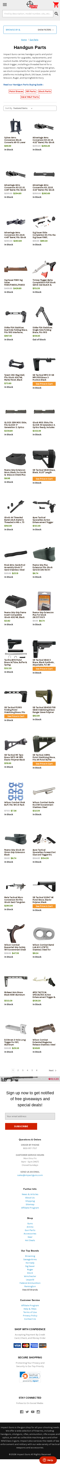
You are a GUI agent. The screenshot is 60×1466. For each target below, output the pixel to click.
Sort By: (8, 108)
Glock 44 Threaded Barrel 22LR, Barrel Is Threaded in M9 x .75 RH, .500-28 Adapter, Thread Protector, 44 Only (14, 523)
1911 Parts (31, 91)
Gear (30, 1237)
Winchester (30, 1276)
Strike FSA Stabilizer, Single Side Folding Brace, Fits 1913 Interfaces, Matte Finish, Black (44, 332)
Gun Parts (30, 1230)
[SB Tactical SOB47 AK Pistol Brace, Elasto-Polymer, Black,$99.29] (44, 886)
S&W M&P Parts (30, 97)
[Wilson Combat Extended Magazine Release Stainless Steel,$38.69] (44, 1029)
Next (51, 1070)
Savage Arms (30, 1259)
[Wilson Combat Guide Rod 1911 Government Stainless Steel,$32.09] (44, 791)
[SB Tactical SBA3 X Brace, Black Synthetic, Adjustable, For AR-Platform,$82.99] (44, 649)
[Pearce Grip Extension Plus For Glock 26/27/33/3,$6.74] (44, 602)
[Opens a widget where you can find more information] (48, 1460)
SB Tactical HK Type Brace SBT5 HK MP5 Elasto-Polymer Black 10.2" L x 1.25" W (14, 758)
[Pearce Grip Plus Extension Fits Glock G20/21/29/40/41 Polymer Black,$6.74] (44, 554)
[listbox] (23, 108)
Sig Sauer (30, 1266)
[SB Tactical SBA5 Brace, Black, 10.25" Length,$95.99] (44, 459)
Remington (30, 1286)
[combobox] (27, 13)
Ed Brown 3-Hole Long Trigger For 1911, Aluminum (15, 1042)
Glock (30, 1273)
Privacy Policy (30, 1315)
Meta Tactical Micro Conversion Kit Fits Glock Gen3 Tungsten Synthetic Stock (14, 901)
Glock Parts (45, 91)
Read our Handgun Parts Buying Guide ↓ (23, 84)
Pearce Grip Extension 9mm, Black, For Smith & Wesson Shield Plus (15, 472)
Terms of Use (30, 1312)
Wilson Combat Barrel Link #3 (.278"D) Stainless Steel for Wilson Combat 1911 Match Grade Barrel (43, 950)
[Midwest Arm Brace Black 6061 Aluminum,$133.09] (16, 981)
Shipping (30, 1201)
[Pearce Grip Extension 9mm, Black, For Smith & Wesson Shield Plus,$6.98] (16, 459)
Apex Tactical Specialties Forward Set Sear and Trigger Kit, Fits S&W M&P (44, 853)
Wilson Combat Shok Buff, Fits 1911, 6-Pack (14, 803)
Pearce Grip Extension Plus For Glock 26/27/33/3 (43, 614)
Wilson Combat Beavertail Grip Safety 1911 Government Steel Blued (15, 948)
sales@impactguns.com (30, 1175)
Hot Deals (30, 1240)
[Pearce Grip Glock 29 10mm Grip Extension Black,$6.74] (16, 839)
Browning (30, 1256)
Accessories (30, 1233)
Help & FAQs (30, 1308)
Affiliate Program (30, 1207)
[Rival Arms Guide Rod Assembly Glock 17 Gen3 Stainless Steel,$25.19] (16, 554)
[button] (30, 30)
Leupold (30, 1279)
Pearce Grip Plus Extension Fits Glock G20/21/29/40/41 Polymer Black (42, 568)
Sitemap (30, 1204)
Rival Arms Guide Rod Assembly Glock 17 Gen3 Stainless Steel (14, 567)
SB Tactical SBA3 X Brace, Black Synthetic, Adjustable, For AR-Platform (43, 663)
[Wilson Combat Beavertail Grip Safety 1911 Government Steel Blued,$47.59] (16, 934)
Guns (30, 1223)
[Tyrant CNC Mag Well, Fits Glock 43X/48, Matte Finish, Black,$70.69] (16, 364)
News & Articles (30, 1194)
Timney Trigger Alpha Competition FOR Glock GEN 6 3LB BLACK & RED (44, 283)
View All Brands (30, 1289)
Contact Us (30, 1319)
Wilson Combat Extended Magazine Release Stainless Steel (44, 1042)
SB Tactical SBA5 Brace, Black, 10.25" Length (44, 471)
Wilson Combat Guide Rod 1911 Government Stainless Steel (43, 804)
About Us (30, 1197)
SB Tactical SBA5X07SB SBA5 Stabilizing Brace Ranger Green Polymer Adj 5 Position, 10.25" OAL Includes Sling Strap (44, 713)
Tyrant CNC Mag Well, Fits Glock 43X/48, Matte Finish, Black (14, 377)
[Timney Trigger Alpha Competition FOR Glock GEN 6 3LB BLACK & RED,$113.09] (44, 269)
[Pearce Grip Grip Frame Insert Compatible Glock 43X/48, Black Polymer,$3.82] (16, 602)
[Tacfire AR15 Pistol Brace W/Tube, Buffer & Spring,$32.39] (16, 649)
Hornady (30, 1262)
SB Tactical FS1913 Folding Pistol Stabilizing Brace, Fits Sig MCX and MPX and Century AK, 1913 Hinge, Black (15, 713)
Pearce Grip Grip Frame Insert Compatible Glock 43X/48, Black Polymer (15, 616)
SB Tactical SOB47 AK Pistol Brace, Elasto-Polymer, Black (43, 899)
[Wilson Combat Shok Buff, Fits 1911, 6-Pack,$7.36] (16, 791)
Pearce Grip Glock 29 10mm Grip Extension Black (14, 852)
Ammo (30, 1227)
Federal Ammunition (30, 1283)
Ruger (30, 1269)
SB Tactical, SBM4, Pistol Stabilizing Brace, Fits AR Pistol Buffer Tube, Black (44, 758)
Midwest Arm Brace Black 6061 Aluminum (14, 993)
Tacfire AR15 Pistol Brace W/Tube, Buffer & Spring (15, 662)
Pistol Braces (16, 91)
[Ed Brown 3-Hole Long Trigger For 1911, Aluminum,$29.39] (16, 1029)
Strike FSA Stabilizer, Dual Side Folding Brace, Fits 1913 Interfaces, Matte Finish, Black (15, 331)
